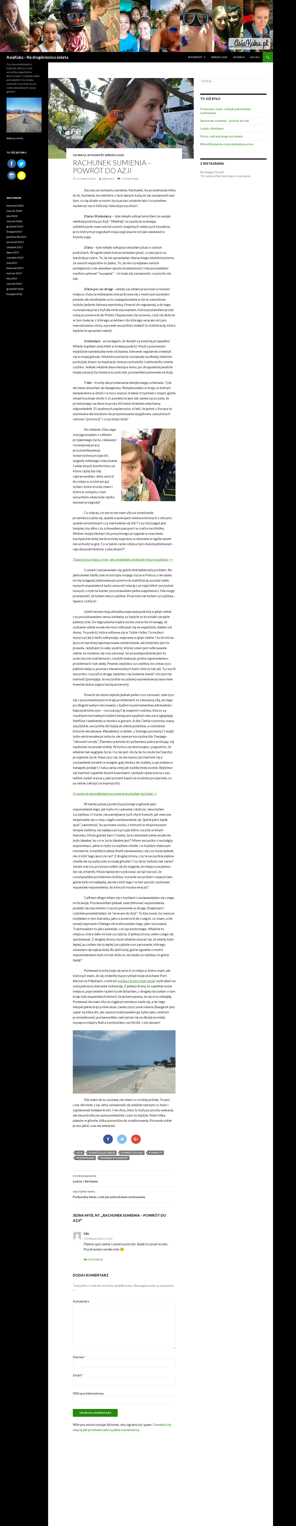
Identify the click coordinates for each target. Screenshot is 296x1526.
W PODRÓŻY (195, 57)
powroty (155, 1152)
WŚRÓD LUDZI (219, 57)
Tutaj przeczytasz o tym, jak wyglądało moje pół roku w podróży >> (123, 559)
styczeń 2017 (14, 283)
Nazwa (79, 1357)
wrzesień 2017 (15, 242)
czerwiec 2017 (15, 257)
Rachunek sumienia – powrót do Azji (224, 120)
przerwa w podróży (114, 1157)
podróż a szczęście (102, 1152)
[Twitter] (122, 1139)
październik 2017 (16, 236)
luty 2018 (12, 216)
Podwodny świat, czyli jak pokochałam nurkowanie (109, 1194)
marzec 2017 (14, 273)
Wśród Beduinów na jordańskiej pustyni (226, 144)
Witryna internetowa (88, 1393)
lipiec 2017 (13, 252)
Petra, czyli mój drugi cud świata (221, 136)
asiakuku (108, 178)
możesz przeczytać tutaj (136, 981)
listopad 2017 (14, 231)
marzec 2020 (14, 210)
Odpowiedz (95, 1259)
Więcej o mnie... (16, 138)
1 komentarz (130, 178)
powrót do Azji (132, 1152)
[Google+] (136, 1139)
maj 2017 (12, 262)
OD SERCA (238, 57)
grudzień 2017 (15, 226)
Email (78, 1375)
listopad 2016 (14, 294)
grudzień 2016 (15, 288)
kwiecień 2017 (15, 268)
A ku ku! (255, 57)
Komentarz (81, 1301)
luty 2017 (12, 278)
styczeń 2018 (14, 221)
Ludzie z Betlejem (85, 1178)
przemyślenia (85, 1157)
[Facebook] (108, 1139)
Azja (79, 1152)
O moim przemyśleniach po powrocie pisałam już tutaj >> (115, 793)
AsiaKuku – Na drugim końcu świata (37, 57)
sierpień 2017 (15, 247)
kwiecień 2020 (15, 205)
